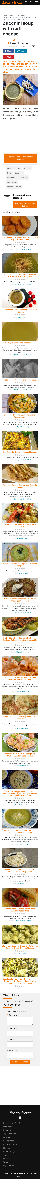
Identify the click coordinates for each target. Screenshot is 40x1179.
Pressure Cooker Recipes (22, 354)
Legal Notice (8, 1166)
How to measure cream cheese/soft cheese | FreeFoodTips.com (20, 870)
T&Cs (5, 1162)
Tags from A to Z (10, 1134)
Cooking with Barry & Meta (23, 284)
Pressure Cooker (14, 187)
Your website (12, 1050)
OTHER (22, 61)
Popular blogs (9, 1151)
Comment (12, 1015)
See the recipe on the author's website (20, 158)
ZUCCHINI (8, 69)
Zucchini (18, 173)
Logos (6, 1158)
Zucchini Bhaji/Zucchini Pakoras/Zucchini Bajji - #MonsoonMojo (20, 238)
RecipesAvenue (12, 2)
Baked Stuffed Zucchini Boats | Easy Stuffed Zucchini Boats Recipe (20, 755)
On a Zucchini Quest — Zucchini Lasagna (20, 452)
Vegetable (11, 177)
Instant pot (23, 177)
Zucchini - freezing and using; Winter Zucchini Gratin (20, 416)
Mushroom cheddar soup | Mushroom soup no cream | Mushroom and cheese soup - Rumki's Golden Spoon (20, 793)
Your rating (11, 1011)
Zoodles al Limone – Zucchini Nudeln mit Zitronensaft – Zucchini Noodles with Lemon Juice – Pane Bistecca (20, 981)
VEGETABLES (31, 67)
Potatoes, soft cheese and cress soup (20, 380)
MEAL (5, 61)
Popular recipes (9, 1130)
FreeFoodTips (22, 883)
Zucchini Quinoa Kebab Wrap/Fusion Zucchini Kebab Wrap (20, 910)
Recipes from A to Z (11, 1123)
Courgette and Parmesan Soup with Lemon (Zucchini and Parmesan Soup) (20, 831)
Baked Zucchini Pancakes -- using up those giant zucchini (20, 600)
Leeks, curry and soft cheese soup (20, 343)
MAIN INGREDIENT (16, 67)
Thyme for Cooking (22, 427)
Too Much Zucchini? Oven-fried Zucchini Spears (20, 486)
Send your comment (20, 1062)
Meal (9, 168)
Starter (17, 168)
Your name (12, 1028)
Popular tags (8, 1141)
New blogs (7, 1148)
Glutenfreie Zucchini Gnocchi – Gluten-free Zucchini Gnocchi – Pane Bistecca (20, 947)
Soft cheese (12, 182)
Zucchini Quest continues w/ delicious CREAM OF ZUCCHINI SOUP (20, 275)
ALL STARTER (27, 69)
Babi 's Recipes (23, 573)
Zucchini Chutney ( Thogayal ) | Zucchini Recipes (20, 565)
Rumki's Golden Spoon (22, 805)
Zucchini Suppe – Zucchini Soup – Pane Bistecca (20, 311)
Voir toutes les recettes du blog (25, 204)
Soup (9, 173)
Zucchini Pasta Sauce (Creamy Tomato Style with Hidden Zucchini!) (20, 678)
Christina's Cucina (23, 691)
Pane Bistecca (22, 317)
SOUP (16, 69)
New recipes (8, 1126)
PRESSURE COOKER (19, 64)
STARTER (13, 61)
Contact (6, 1155)
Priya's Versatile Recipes (23, 249)
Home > (5, 15)
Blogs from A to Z (10, 1144)
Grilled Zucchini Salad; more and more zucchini (20, 525)
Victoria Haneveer (23, 728)
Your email (12, 1039)
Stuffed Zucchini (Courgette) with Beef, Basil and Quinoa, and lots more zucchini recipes (20, 640)
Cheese (27, 168)
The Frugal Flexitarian (23, 844)
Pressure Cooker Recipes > (17, 15)
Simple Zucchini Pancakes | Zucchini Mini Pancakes (20, 717)
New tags (7, 1137)
